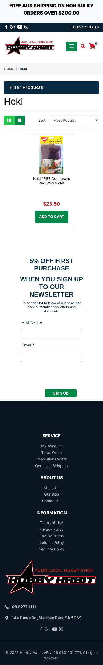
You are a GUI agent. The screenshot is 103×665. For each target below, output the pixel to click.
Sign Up (61, 393)
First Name (31, 322)
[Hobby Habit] (30, 46)
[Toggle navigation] (71, 46)
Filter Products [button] (26, 87)
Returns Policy (51, 542)
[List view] (19, 120)
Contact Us (51, 500)
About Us (51, 487)
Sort (41, 120)
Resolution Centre (51, 459)
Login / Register (85, 27)
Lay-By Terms (52, 536)
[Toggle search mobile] (81, 46)
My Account (51, 446)
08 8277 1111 (24, 606)
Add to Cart (51, 216)
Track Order (51, 452)
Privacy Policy (51, 529)
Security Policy (51, 549)
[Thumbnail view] (9, 120)
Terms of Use (51, 522)
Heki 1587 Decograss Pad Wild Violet (51, 180)
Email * (27, 345)
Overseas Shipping (51, 465)
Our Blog (51, 494)
